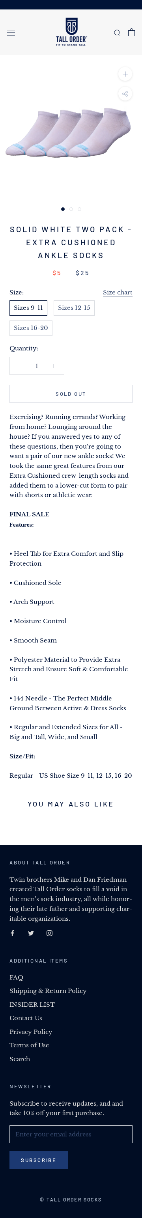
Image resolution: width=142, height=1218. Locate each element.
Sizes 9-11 (28, 307)
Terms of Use (29, 1045)
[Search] (117, 32)
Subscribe (38, 1160)
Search (19, 1059)
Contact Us (25, 1018)
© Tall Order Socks (71, 1199)
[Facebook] (12, 933)
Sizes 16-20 (31, 328)
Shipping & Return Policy (48, 991)
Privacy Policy (30, 1031)
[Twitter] (31, 933)
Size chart (118, 292)
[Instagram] (49, 933)
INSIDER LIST (32, 1004)
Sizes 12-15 (74, 307)
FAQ (16, 977)
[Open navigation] (11, 32)
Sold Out (71, 394)
